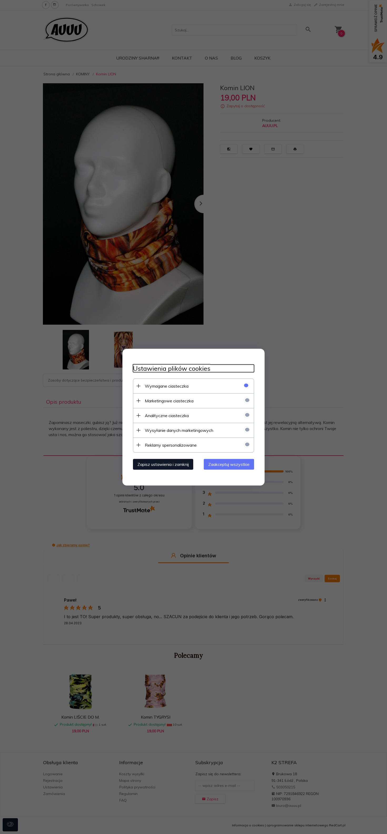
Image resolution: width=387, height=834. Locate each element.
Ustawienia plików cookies (171, 368)
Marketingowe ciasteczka (169, 400)
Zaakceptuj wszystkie (229, 464)
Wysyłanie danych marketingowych (179, 430)
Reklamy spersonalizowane (171, 444)
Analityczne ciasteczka (167, 415)
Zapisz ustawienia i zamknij (163, 464)
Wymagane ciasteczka (166, 385)
